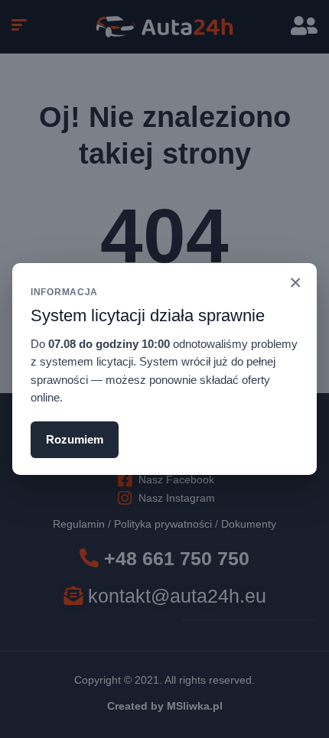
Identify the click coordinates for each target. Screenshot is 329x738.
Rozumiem (74, 439)
